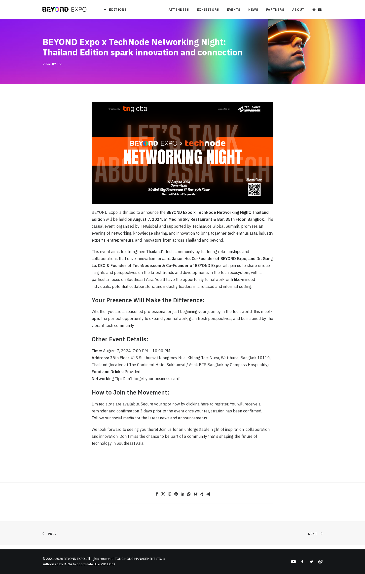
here (205, 403)
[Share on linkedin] (182, 494)
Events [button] (233, 9)
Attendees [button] (179, 9)
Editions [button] (117, 9)
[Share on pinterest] (176, 494)
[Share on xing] (202, 494)
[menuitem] (113, 9)
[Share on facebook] (157, 494)
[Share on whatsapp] (189, 494)
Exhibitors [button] (208, 9)
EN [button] (320, 9)
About (298, 9)
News (253, 9)
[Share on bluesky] (195, 494)
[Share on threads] (170, 494)
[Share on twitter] (163, 494)
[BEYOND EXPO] (64, 9)
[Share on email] (208, 494)
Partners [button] (275, 9)
